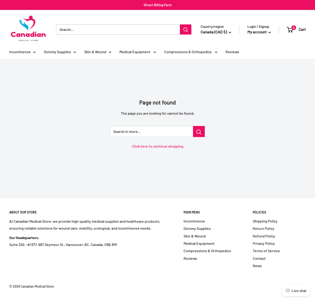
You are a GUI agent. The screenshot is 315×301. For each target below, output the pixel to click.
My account (257, 31)
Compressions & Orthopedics (188, 52)
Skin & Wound (95, 52)
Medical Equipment (135, 52)
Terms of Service (266, 250)
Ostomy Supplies (57, 52)
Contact (259, 258)
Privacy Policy (264, 243)
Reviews (232, 52)
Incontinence (20, 52)
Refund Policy (264, 236)
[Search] (185, 29)
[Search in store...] (199, 131)
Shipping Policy (265, 221)
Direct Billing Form (158, 5)
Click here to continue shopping (157, 146)
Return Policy (263, 228)
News (257, 265)
